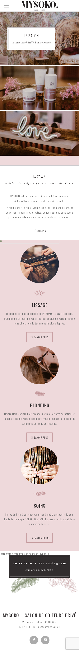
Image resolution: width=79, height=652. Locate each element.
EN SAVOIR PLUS (39, 337)
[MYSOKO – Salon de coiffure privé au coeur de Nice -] (39, 6)
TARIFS (39, 88)
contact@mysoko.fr (49, 627)
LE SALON (31, 36)
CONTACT (39, 133)
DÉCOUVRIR (39, 231)
